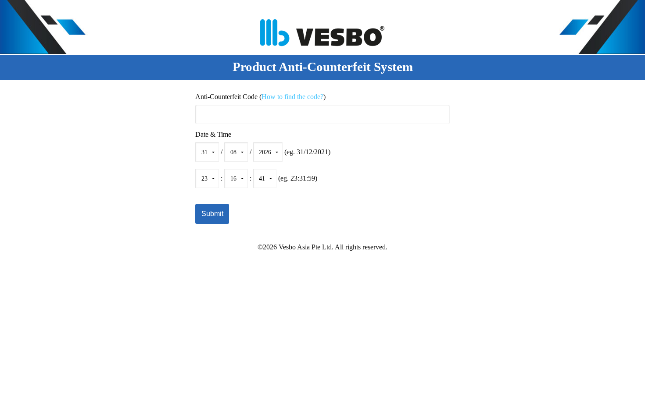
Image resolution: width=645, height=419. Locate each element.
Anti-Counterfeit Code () (260, 96)
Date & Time (213, 134)
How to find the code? (292, 96)
